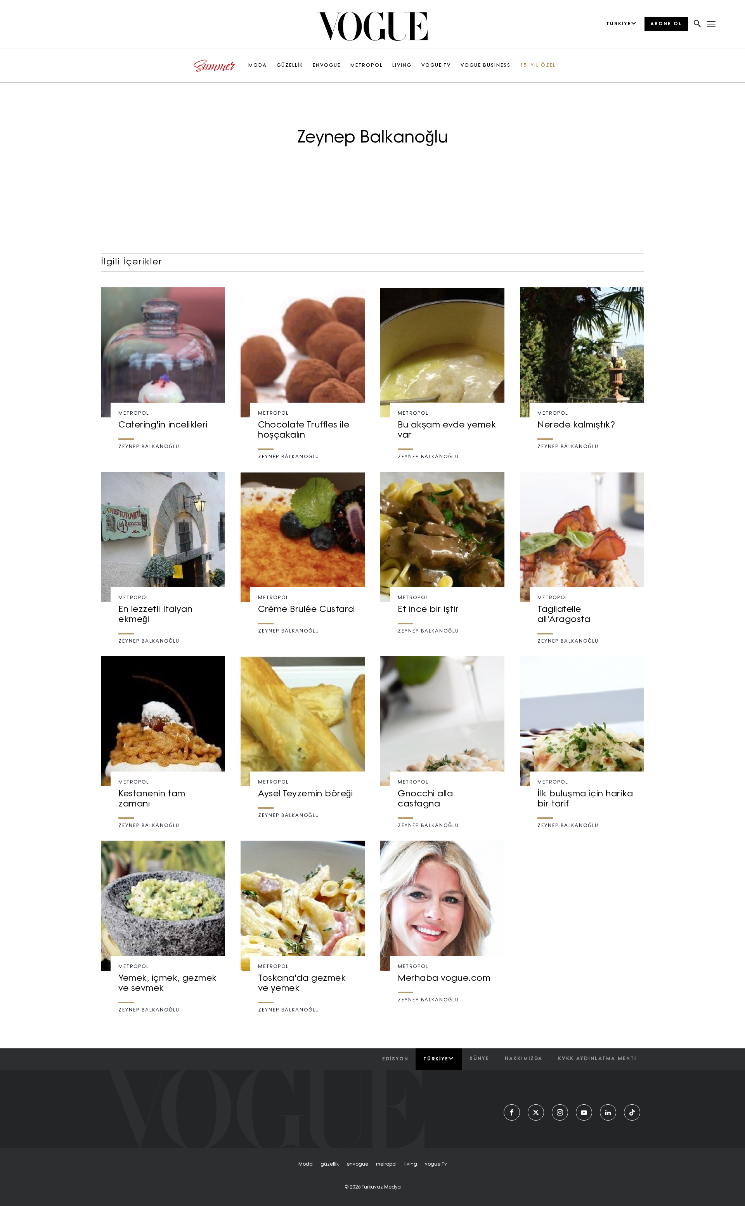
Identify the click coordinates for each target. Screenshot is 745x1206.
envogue (357, 1164)
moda (305, 1164)
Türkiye (436, 1059)
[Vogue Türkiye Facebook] (512, 1112)
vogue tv (436, 1164)
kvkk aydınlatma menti (597, 1059)
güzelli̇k (330, 1164)
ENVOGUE (327, 65)
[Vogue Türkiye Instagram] (560, 1112)
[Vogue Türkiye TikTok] (632, 1112)
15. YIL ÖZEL (538, 65)
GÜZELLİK (290, 65)
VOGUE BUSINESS (486, 65)
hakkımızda (523, 1059)
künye (479, 1059)
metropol (386, 1164)
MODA (257, 65)
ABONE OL (666, 24)
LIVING (402, 65)
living (410, 1164)
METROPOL (366, 65)
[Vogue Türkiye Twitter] (536, 1112)
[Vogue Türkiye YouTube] (584, 1112)
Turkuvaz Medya (381, 1187)
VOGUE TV (436, 65)
